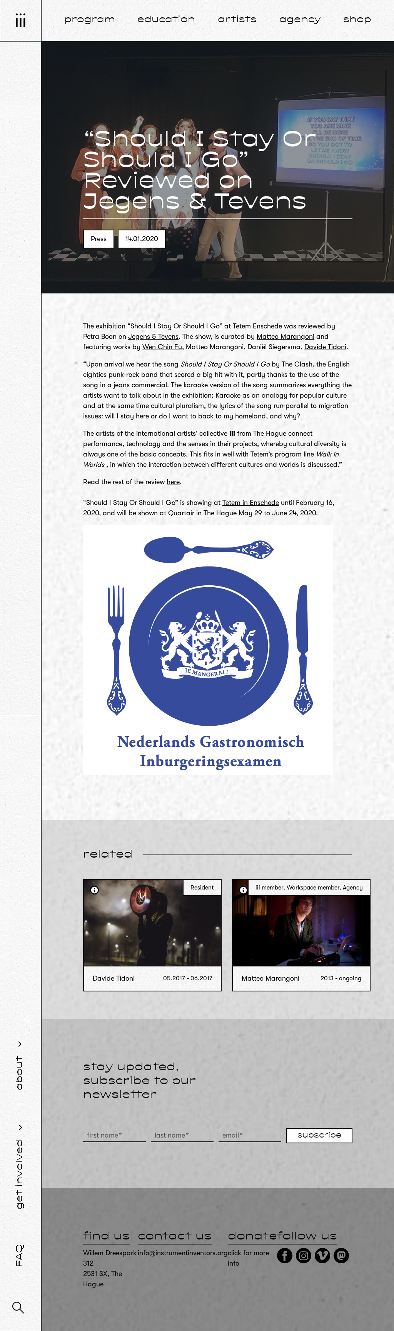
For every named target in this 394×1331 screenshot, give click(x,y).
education (166, 20)
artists (237, 20)
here (173, 482)
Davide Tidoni (325, 347)
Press (99, 239)
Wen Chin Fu (162, 347)
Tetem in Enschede (250, 502)
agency (300, 20)
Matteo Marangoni (285, 336)
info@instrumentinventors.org (183, 1253)
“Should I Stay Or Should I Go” (174, 326)
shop (357, 20)
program (89, 20)
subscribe (319, 1135)
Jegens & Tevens (153, 336)
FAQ (20, 1255)
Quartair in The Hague (202, 513)
